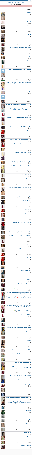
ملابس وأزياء (13, 2)
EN (0, 0)
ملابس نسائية (9, 2)
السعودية (20, 2)
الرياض (15, 2)
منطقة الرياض (17, 2)
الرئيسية (23, 2)
